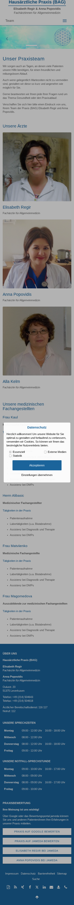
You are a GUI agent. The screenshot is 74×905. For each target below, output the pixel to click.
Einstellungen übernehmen (36, 475)
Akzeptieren (37, 465)
